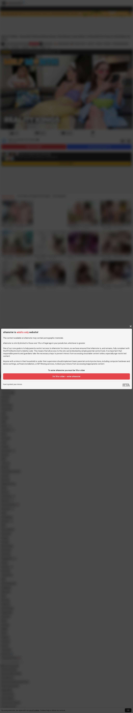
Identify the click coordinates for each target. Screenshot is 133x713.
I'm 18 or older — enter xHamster (66, 376)
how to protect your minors (12, 384)
